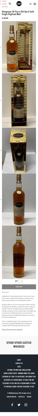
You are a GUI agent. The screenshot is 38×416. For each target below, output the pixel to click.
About (19, 360)
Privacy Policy (21, 396)
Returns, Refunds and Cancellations (19, 370)
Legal (19, 367)
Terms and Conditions (11, 396)
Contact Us (19, 363)
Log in (4, 1)
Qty (16, 281)
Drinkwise (29, 396)
